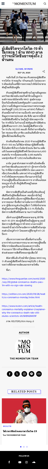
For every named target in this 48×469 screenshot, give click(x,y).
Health (7, 426)
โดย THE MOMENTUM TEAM (14, 435)
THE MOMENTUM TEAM (24, 359)
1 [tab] (21, 446)
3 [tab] (27, 446)
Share (43, 71)
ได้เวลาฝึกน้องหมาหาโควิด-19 (20, 431)
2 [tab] (24, 446)
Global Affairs (24, 69)
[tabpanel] (24, 417)
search (45, 3)
